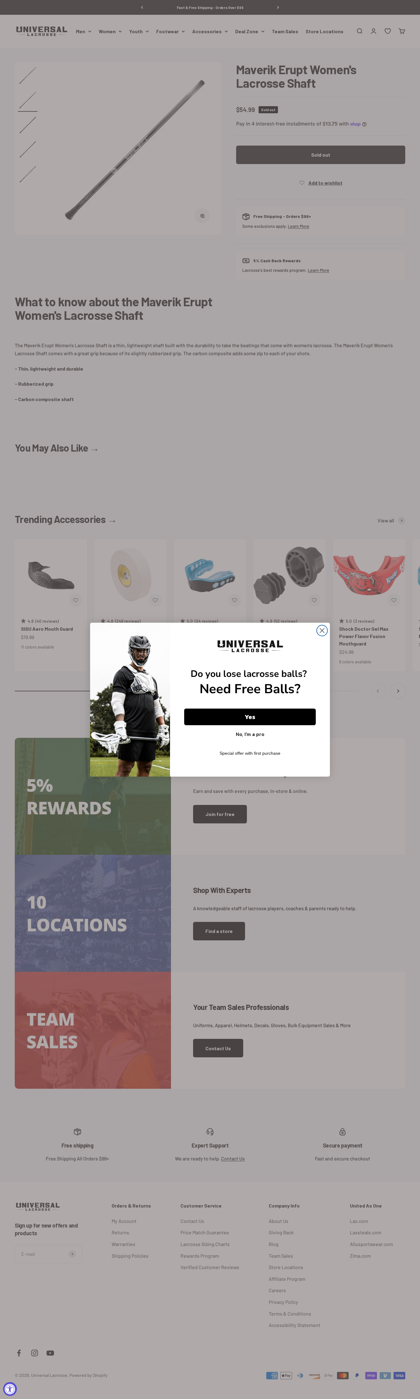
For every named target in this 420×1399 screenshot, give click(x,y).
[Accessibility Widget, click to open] (10, 1389)
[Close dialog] (322, 630)
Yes (250, 717)
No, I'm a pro (250, 734)
